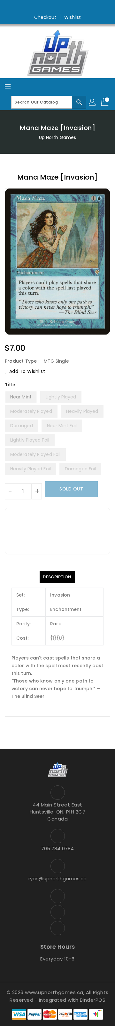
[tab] (57, 577)
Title (10, 385)
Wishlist (72, 17)
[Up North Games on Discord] (69, 7)
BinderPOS (93, 1000)
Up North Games (57, 137)
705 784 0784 (57, 848)
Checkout (45, 17)
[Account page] (92, 102)
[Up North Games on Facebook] (45, 7)
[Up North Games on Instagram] (57, 7)
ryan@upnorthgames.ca (57, 878)
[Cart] (105, 102)
